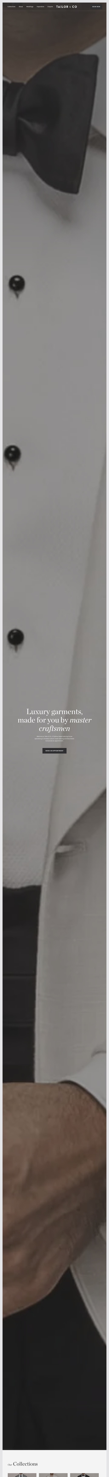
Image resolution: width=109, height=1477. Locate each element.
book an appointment (54, 750)
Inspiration (40, 6)
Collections (11, 6)
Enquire (50, 6)
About (21, 6)
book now (96, 6)
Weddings (29, 6)
